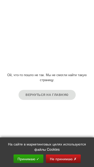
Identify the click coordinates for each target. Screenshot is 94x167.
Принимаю (28, 158)
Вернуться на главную (47, 95)
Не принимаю (63, 158)
